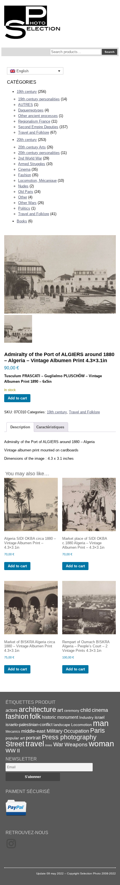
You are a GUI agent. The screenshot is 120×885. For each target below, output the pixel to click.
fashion (17, 716)
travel (34, 744)
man (101, 723)
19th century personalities (39, 99)
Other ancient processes (38, 116)
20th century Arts (32, 147)
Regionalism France (34, 121)
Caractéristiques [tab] (50, 427)
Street (15, 744)
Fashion (24, 175)
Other (22, 197)
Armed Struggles (31, 164)
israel (99, 717)
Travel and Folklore (33, 132)
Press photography (69, 737)
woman (101, 743)
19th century (27, 92)
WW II (13, 751)
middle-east (33, 731)
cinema (100, 710)
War (58, 744)
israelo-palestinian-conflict (29, 724)
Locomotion (81, 724)
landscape (62, 725)
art (60, 710)
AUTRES (25, 105)
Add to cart (17, 398)
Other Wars (27, 203)
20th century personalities (39, 153)
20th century (27, 140)
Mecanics (13, 731)
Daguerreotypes (31, 110)
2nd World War (30, 158)
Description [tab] (20, 427)
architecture (37, 709)
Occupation (76, 731)
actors (12, 710)
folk (35, 716)
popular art (15, 738)
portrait (33, 737)
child (85, 710)
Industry (86, 717)
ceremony (71, 711)
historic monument (60, 717)
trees (48, 745)
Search (109, 51)
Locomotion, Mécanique (37, 180)
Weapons (76, 744)
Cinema (24, 169)
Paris (97, 730)
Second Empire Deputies (38, 127)
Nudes (23, 186)
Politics (24, 208)
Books (22, 221)
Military (55, 731)
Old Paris (25, 192)
